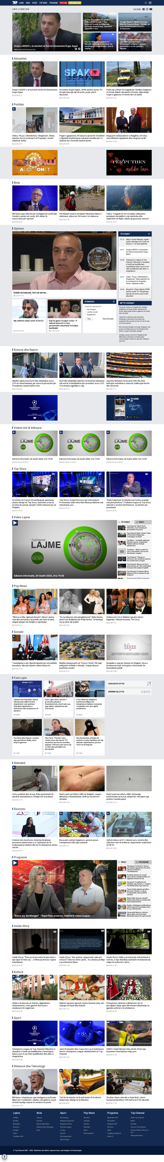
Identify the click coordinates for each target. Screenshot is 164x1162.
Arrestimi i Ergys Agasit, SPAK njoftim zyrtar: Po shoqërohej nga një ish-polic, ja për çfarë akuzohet (80, 94)
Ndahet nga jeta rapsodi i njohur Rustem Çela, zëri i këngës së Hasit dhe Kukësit (81, 1006)
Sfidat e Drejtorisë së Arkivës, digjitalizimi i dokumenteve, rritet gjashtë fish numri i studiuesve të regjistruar (31, 1007)
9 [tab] (26, 49)
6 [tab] (22, 49)
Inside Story (21, 926)
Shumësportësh (66, 1136)
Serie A (62, 1133)
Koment (39, 1121)
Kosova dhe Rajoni (26, 349)
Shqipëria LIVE (112, 1124)
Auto (38, 1130)
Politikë (19, 104)
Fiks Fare (110, 1127)
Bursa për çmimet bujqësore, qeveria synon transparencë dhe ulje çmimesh (78, 843)
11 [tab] (30, 49)
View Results (108, 318)
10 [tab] (28, 49)
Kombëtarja (64, 1118)
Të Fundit (125, 234)
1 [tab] (14, 49)
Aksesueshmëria (137, 1135)
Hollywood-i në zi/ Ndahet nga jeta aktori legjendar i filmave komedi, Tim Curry (124, 620)
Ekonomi (19, 809)
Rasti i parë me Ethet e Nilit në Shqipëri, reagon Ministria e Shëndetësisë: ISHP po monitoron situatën (80, 798)
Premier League (65, 1127)
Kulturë (18, 972)
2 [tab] (16, 49)
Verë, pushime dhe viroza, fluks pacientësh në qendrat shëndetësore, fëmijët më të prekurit (32, 797)
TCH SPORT (137, 9)
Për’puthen (111, 1121)
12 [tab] (31, 49)
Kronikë (15, 1121)
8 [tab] (25, 49)
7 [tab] (23, 49)
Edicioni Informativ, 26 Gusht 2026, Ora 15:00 (79, 460)
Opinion (19, 228)
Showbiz (87, 1118)
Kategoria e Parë (66, 1124)
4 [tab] (19, 49)
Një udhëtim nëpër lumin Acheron (29, 326)
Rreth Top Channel (137, 1118)
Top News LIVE (74, 2)
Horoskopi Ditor (116, 684)
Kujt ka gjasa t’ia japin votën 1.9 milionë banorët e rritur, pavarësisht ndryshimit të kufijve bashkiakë (63, 326)
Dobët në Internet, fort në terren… (31, 294)
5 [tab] (20, 49)
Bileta (133, 1121)
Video (28, 2)
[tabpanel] (46, 32)
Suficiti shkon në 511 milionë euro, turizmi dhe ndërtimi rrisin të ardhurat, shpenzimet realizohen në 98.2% (128, 844)
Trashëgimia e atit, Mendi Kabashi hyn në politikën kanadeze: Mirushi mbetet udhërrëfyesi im (34, 666)
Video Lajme (22, 517)
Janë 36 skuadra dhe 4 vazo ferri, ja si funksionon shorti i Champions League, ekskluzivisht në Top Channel (81, 1053)
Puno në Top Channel (138, 1127)
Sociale (18, 632)
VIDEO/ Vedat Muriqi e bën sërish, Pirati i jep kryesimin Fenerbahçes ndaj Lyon (126, 1052)
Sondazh (89, 301)
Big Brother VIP (112, 1118)
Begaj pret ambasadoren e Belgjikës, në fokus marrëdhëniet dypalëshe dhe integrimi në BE (126, 138)
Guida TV (110, 1136)
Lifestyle (87, 1121)
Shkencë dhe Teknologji (29, 1066)
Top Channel (137, 1113)
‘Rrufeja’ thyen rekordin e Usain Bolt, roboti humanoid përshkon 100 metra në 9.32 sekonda (127, 1100)
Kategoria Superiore (67, 1121)
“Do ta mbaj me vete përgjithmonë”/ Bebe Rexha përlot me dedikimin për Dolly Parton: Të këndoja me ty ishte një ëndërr (81, 621)
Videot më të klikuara (28, 427)
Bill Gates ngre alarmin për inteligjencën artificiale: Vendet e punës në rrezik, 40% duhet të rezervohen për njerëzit (34, 218)
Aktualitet (20, 58)
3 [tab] (17, 49)
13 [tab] (33, 49)
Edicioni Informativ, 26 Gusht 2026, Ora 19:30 (32, 460)
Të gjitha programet (114, 1133)
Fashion (86, 1124)
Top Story (20, 468)
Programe (53, 2)
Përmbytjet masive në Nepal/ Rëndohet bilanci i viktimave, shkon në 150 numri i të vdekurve (80, 216)
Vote (89, 319)
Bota (17, 182)
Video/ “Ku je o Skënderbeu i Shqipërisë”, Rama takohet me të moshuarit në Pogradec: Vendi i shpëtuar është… (33, 140)
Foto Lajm (20, 678)
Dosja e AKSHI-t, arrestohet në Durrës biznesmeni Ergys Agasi (34, 92)
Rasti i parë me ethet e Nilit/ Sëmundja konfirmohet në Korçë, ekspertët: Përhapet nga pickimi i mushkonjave (127, 798)
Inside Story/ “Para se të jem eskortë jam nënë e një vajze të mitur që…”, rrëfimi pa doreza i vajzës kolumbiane (34, 961)
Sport (34, 2)
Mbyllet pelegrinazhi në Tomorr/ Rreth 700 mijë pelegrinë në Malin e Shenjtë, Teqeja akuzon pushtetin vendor (80, 667)
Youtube (63, 2)
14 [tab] (34, 49)
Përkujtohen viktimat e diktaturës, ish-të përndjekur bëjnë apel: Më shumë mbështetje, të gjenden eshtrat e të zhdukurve (127, 1007)
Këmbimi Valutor (116, 692)
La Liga (62, 1130)
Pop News (43, 2)
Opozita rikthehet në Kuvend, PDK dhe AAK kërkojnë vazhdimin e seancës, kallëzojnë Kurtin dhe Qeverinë (127, 385)
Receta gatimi (88, 1133)
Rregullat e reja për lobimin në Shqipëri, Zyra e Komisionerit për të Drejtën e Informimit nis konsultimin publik (127, 667)
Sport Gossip (64, 1139)
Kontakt (133, 1124)
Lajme (21, 2)
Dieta (85, 1130)
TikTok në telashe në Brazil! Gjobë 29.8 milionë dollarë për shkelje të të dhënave (80, 1100)
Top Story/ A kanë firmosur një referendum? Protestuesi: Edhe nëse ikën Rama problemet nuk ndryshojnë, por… (81, 504)
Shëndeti (19, 763)
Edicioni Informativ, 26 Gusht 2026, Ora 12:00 (126, 460)
